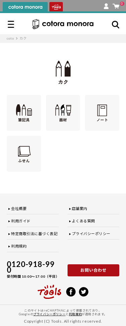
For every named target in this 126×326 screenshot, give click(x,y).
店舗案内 (79, 208)
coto (10, 38)
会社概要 (19, 208)
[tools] (49, 289)
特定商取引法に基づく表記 (34, 233)
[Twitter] (83, 291)
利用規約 (19, 246)
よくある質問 (83, 221)
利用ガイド (21, 221)
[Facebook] (71, 291)
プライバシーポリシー (91, 233)
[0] (116, 5)
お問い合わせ (93, 270)
